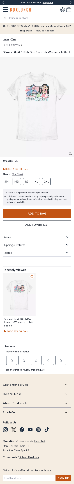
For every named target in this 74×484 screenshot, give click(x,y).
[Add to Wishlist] (31, 276)
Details (7, 237)
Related (7, 252)
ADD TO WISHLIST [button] (37, 224)
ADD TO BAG (37, 213)
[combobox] (37, 17)
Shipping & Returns (14, 245)
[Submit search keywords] (5, 17)
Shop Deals (26, 30)
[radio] (6, 181)
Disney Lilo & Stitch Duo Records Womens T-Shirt (19, 321)
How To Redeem (45, 30)
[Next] (70, 2)
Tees (13, 39)
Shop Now (48, 2)
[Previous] (3, 2)
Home (6, 39)
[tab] (37, 107)
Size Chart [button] (17, 174)
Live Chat (39, 441)
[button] (4, 9)
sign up (63, 478)
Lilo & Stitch (11, 45)
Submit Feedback (29, 457)
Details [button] (14, 161)
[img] (5, 429)
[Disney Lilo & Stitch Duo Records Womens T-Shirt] (19, 294)
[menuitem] (68, 9)
